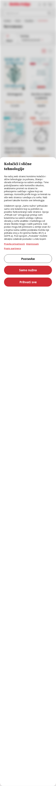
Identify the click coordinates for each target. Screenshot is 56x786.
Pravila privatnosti (14, 243)
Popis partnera (12, 248)
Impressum (32, 243)
